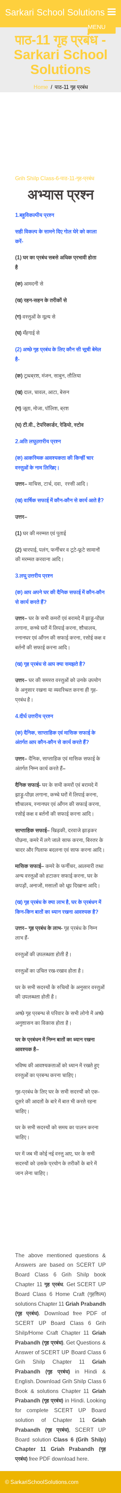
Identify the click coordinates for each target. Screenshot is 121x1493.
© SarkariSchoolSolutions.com (41, 1482)
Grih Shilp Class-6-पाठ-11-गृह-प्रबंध (54, 178)
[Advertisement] (60, 128)
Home (41, 87)
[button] (97, 27)
